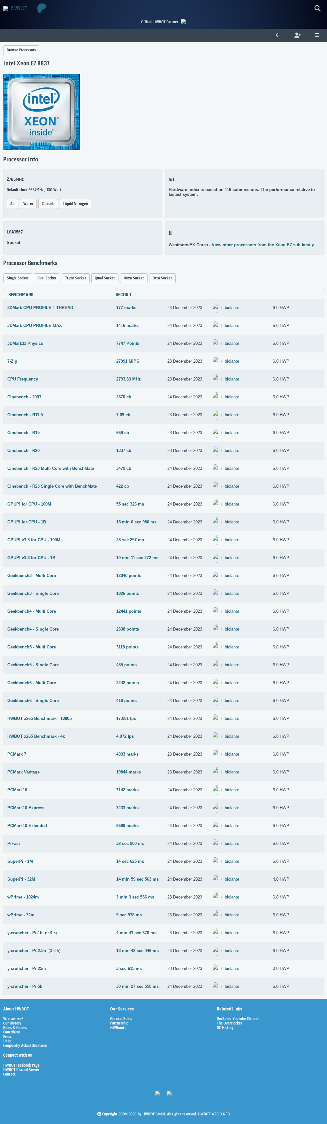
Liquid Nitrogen (75, 204)
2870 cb (123, 397)
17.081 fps (126, 718)
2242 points (127, 682)
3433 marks (127, 807)
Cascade (48, 204)
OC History (225, 1028)
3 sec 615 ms (129, 968)
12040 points (128, 575)
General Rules (121, 1019)
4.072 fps (125, 736)
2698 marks (127, 825)
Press (7, 1037)
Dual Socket (47, 278)
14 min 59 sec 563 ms (137, 879)
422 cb (122, 486)
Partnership (119, 1023)
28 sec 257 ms (130, 539)
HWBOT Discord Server (21, 1070)
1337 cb (123, 450)
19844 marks (128, 772)
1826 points (127, 593)
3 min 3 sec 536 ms (135, 897)
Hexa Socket (134, 278)
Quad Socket (105, 278)
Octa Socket (162, 278)
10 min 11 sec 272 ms (137, 557)
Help (7, 1041)
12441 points (128, 611)
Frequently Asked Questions (25, 1046)
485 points (126, 664)
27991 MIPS (127, 361)
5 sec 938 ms (129, 915)
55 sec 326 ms (130, 504)
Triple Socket (75, 278)
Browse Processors (21, 50)
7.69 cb (123, 414)
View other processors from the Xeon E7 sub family (263, 244)
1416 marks (127, 325)
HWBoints (118, 1028)
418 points (126, 700)
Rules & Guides (15, 1028)
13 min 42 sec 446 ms (137, 950)
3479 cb (123, 468)
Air (12, 204)
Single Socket (18, 278)
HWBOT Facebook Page (21, 1065)
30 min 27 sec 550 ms (137, 986)
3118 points (127, 647)
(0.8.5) (32, 932)
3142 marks (127, 790)
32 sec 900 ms (130, 843)
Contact (9, 1074)
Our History (12, 1023)
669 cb (122, 432)
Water (28, 204)
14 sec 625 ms (130, 861)
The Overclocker (229, 1023)
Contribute (11, 1032)
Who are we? (13, 1019)
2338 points (127, 629)
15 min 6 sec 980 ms (136, 522)
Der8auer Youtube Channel (238, 1019)
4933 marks (127, 754)
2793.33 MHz (128, 379)
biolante (232, 307)
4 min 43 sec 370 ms (136, 932)
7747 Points (127, 343)
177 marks (126, 307)
